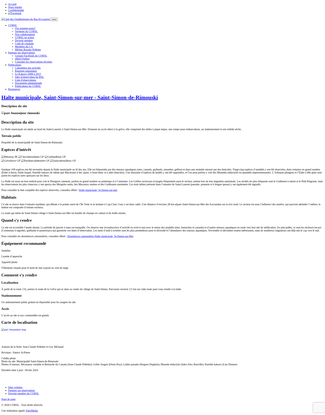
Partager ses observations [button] (21, 52)
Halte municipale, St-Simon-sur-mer (98, 190)
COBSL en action (24, 37)
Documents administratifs (28, 83)
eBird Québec (22, 58)
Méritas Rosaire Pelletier (28, 49)
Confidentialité (16, 10)
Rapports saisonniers (26, 70)
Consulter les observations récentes (33, 61)
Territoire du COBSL (26, 31)
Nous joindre (15, 7)
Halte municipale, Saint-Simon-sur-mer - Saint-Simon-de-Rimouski (79, 97)
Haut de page (8, 399)
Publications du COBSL (28, 86)
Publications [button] (14, 64)
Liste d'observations (25, 80)
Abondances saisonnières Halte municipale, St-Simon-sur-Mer (100, 236)
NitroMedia (32, 410)
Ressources (14, 89)
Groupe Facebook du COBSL (31, 55)
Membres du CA (24, 46)
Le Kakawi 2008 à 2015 (28, 74)
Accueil (12, 4)
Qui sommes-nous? (25, 28)
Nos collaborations (25, 34)
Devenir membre (24, 40)
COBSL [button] (12, 25)
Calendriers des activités (28, 67)
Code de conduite (24, 43)
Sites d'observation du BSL (29, 77)
